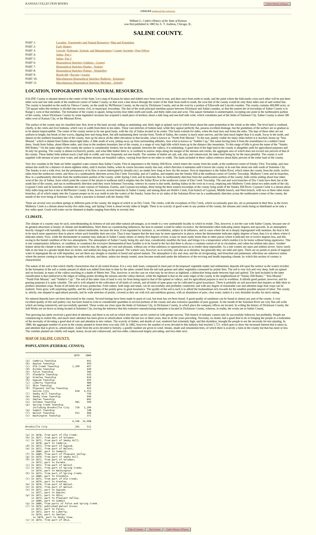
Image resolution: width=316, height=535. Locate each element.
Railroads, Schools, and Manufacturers (89, 50)
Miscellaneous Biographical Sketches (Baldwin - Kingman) (90, 78)
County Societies (123, 50)
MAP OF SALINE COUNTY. (47, 338)
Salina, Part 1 (64, 54)
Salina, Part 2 (64, 58)
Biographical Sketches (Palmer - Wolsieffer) (81, 70)
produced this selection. (164, 11)
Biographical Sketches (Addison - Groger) (80, 62)
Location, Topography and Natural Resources (82, 42)
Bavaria (74, 74)
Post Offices (142, 50)
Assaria (85, 74)
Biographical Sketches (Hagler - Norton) (79, 66)
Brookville (62, 74)
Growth (60, 50)
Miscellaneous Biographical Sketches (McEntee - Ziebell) (89, 82)
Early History (64, 46)
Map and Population (122, 42)
